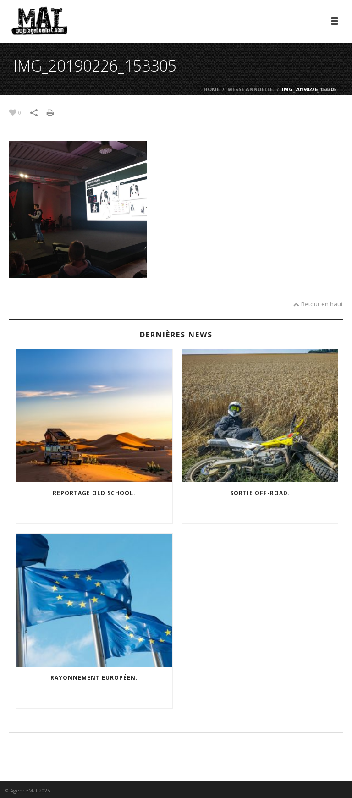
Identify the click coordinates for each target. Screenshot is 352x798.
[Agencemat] (39, 20)
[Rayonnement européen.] (94, 600)
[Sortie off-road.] (260, 415)
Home (212, 89)
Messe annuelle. (250, 89)
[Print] (55, 112)
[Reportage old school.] (94, 415)
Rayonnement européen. (94, 678)
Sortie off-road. (260, 493)
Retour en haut (322, 304)
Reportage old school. (94, 493)
